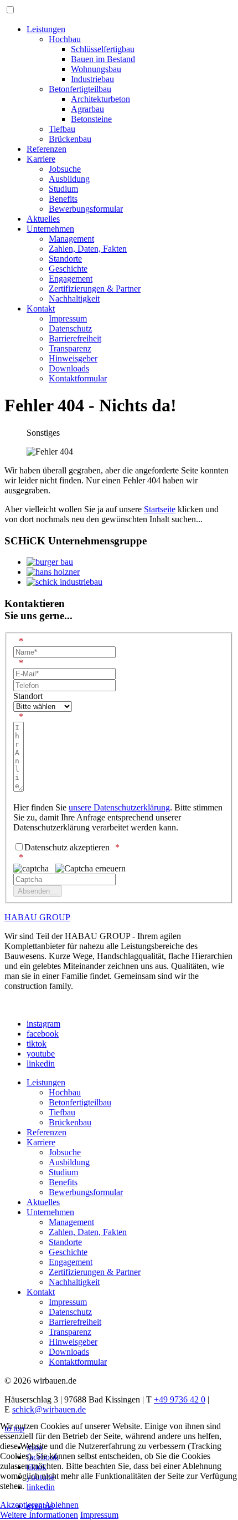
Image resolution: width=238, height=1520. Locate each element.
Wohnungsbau (96, 69)
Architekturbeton (100, 99)
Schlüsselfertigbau (102, 49)
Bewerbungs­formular (86, 208)
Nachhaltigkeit (74, 298)
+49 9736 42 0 (179, 1399)
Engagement (70, 278)
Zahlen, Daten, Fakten (88, 248)
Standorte (65, 258)
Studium (63, 188)
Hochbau (65, 39)
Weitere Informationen (39, 1514)
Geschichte (68, 268)
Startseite (159, 509)
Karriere (41, 159)
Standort (28, 696)
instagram (43, 1023)
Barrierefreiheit (75, 338)
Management (71, 238)
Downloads (69, 368)
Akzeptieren (21, 1504)
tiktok (36, 1043)
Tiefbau (62, 129)
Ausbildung (69, 178)
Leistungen (46, 29)
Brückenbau (70, 139)
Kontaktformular (78, 378)
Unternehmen (50, 228)
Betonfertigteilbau (80, 89)
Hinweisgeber (73, 358)
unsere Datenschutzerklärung (119, 807)
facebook (43, 1033)
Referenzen (46, 149)
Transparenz (70, 348)
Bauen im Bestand (103, 59)
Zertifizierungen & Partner (95, 288)
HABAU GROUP (37, 917)
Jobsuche (65, 169)
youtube (41, 1053)
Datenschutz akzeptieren (67, 847)
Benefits (63, 198)
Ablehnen (61, 1504)
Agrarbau (87, 109)
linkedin (41, 1063)
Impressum (68, 318)
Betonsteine (91, 119)
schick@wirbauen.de (49, 1409)
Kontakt (41, 308)
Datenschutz (70, 328)
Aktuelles (43, 218)
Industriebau (92, 79)
